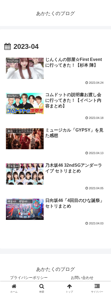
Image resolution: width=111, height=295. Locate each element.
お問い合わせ (82, 277)
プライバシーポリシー (29, 277)
